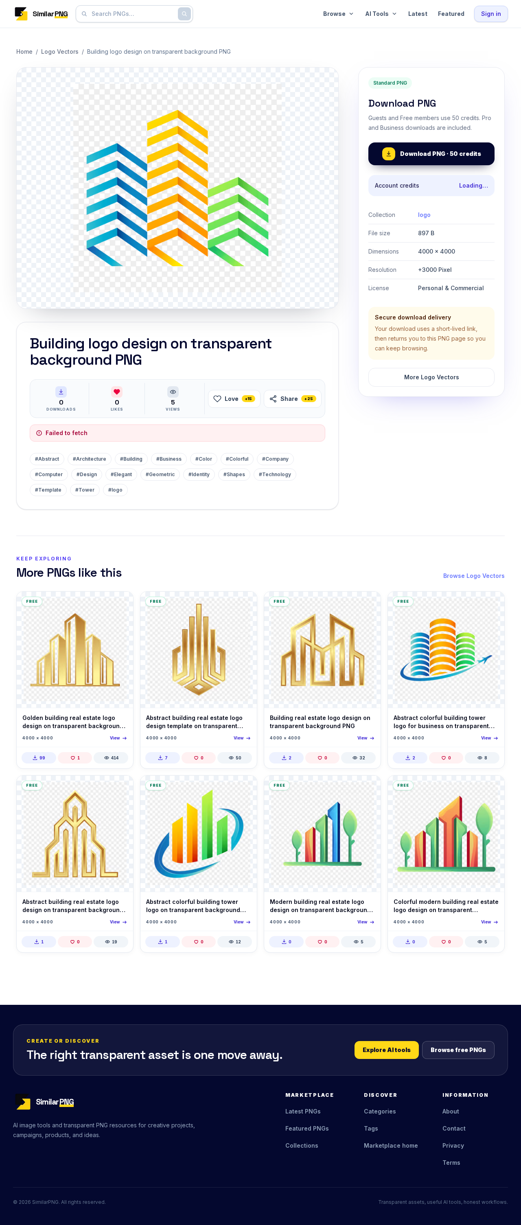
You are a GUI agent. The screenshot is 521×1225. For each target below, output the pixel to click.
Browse (334, 13)
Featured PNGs (307, 1128)
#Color (203, 459)
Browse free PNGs (458, 1049)
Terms (451, 1162)
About (450, 1111)
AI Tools (377, 13)
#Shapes (234, 474)
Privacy (453, 1145)
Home (24, 51)
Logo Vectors (60, 51)
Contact (454, 1128)
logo (424, 214)
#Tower (84, 490)
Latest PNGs (303, 1111)
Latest (417, 13)
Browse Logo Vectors (474, 575)
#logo (115, 490)
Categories (380, 1111)
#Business (169, 459)
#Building (131, 459)
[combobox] (132, 14)
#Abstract (47, 459)
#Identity (199, 474)
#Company (275, 459)
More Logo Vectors (431, 377)
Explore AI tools (387, 1049)
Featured (451, 13)
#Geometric (160, 474)
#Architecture (89, 459)
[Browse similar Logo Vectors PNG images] (120, 605)
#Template (48, 490)
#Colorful (237, 459)
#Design (87, 474)
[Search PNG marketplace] (184, 13)
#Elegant (121, 474)
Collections (301, 1145)
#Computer (49, 474)
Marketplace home (391, 1145)
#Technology (275, 474)
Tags (371, 1128)
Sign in (491, 13)
